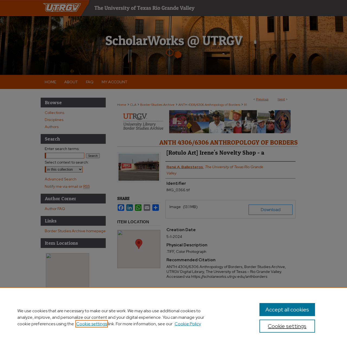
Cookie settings (91, 324)
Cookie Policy (188, 324)
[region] (173, 317)
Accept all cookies (287, 309)
